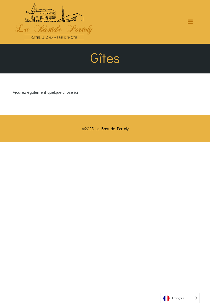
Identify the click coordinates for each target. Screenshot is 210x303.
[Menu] (190, 21)
